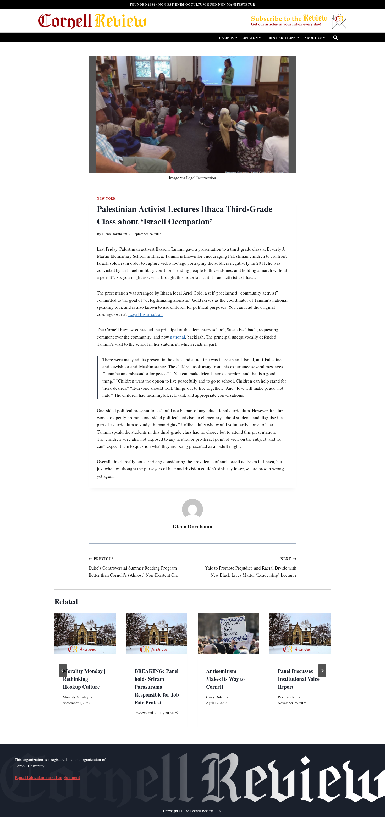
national (177, 337)
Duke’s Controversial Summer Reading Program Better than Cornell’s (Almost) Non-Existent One (134, 567)
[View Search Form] (335, 37)
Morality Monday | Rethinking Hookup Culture (84, 679)
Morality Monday (76, 697)
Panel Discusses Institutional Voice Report (299, 679)
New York (106, 198)
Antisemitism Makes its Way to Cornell (225, 679)
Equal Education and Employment (47, 777)
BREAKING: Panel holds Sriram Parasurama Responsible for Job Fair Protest (157, 686)
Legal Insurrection (145, 314)
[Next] (322, 670)
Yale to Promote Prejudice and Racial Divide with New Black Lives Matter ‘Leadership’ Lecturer (250, 567)
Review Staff (144, 712)
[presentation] (228, 633)
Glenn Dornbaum (114, 233)
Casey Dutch (215, 697)
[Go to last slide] (63, 670)
